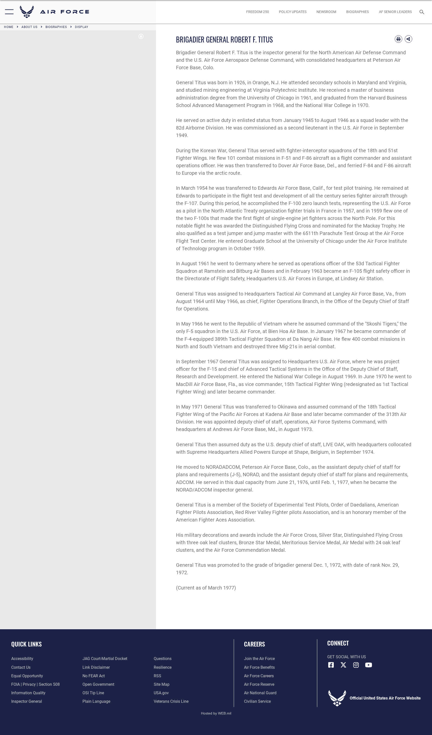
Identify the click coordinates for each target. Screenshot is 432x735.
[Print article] (398, 39)
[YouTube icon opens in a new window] (368, 665)
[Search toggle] (422, 12)
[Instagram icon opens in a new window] (356, 665)
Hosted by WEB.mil (216, 713)
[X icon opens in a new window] (343, 665)
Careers (254, 643)
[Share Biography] (408, 39)
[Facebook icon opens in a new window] (331, 665)
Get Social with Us (346, 656)
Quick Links (26, 643)
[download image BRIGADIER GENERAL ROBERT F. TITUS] (141, 36)
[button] (8, 12)
